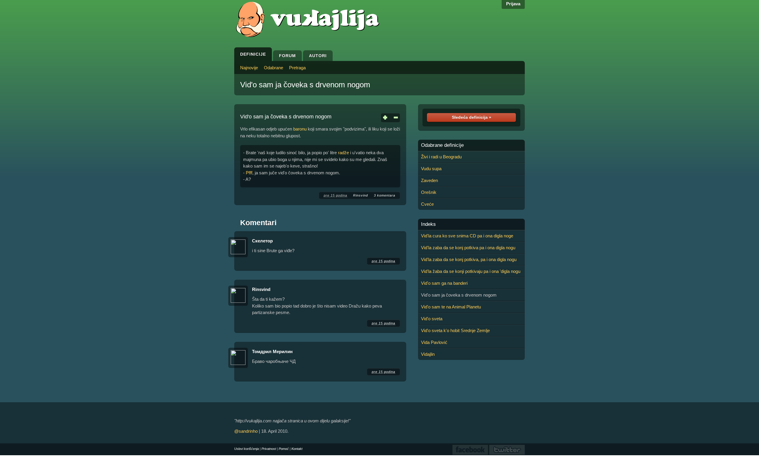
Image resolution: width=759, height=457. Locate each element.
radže (343, 152)
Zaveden (429, 180)
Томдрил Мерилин (272, 351)
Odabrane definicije (442, 145)
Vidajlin (428, 354)
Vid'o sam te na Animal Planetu (451, 306)
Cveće (427, 204)
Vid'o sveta (431, 318)
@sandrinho (246, 431)
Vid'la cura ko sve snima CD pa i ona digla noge (467, 235)
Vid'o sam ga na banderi (444, 283)
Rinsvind (360, 195)
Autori (318, 55)
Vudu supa (431, 168)
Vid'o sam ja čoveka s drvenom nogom (305, 84)
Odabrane (273, 67)
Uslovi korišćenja (246, 448)
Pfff (249, 172)
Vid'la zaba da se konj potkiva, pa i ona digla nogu (468, 259)
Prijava (513, 3)
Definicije (253, 54)
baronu (300, 128)
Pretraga (297, 67)
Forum (287, 55)
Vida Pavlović (434, 342)
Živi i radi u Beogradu (441, 156)
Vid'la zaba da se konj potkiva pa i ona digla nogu (468, 247)
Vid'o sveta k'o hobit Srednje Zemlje (455, 330)
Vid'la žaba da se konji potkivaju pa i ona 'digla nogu (470, 271)
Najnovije (249, 67)
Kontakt (296, 448)
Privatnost (268, 448)
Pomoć (284, 448)
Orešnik (428, 192)
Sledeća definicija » (471, 117)
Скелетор (262, 240)
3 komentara (384, 195)
